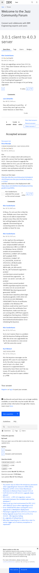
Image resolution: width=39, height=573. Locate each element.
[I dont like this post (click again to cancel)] (31, 88)
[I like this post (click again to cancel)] (27, 88)
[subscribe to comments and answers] (3, 453)
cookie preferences (9, 562)
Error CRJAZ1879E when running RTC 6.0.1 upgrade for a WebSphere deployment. (18, 509)
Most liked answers (31, 120)
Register (4, 389)
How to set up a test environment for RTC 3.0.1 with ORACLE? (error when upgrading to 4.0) (19, 504)
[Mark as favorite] (3, 88)
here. (11, 406)
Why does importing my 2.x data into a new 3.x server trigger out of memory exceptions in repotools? (19, 522)
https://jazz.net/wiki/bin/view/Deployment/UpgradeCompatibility (17, 187)
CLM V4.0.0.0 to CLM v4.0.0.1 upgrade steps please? (18, 494)
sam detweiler (8, 99)
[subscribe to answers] (3, 450)
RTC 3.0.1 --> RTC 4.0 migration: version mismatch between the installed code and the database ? (18, 499)
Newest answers (30, 123)
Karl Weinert (7, 349)
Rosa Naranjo (6, 143)
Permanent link (6, 141)
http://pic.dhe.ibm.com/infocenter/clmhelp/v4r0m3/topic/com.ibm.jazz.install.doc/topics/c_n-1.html (17, 179)
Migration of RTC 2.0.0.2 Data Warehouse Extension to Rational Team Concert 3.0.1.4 (18, 490)
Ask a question (8, 414)
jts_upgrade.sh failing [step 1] (13, 518)
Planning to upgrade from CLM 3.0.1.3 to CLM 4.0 (20, 512)
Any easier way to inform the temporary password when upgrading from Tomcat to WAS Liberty (20, 486)
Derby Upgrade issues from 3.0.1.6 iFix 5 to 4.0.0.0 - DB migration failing (18, 515)
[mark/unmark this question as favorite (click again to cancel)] (3, 88)
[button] (37, 548)
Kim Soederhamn (8, 55)
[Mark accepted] (3, 193)
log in (11, 389)
